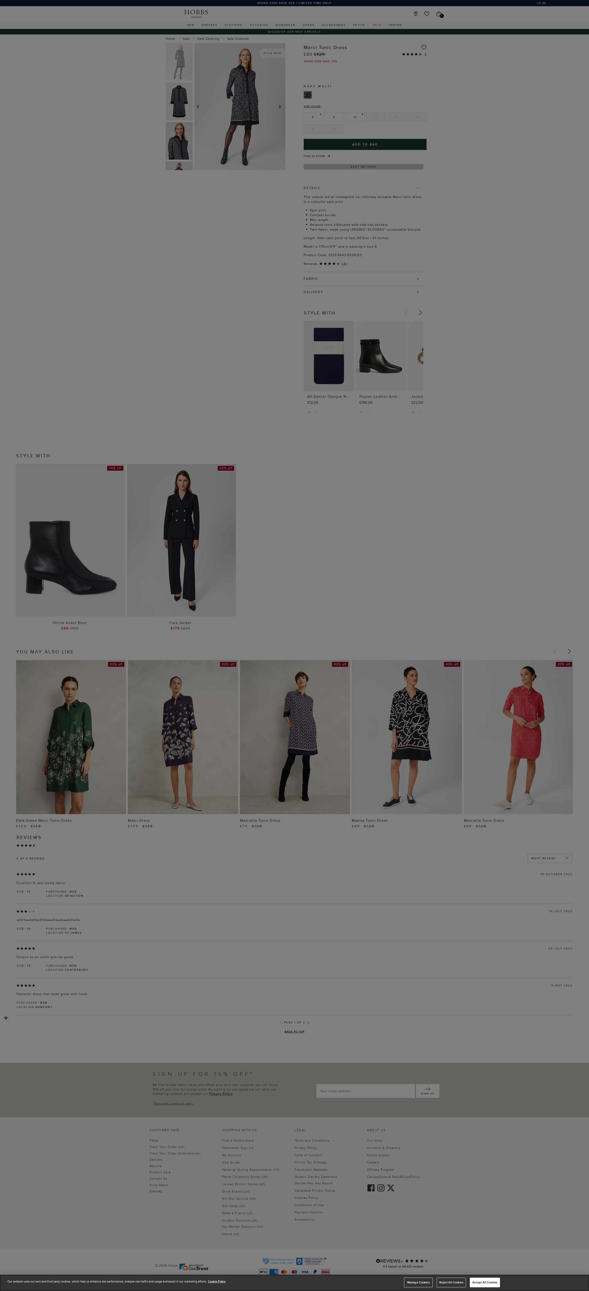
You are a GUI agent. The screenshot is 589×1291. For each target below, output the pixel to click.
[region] (294, 1283)
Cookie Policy (217, 1281)
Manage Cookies (418, 1282)
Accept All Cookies (484, 1282)
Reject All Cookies (451, 1282)
